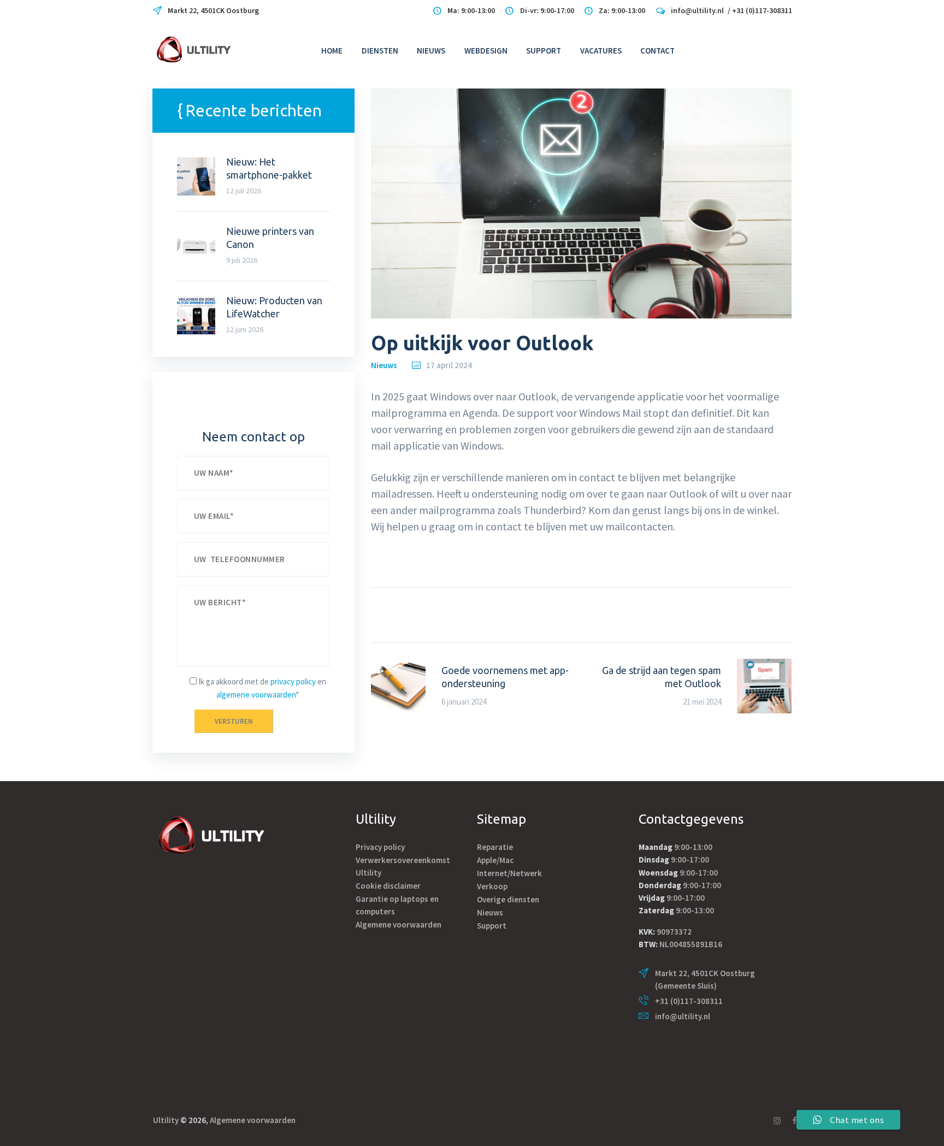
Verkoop (492, 886)
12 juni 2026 (244, 329)
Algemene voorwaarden (398, 924)
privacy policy (293, 681)
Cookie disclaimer (388, 886)
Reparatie (495, 847)
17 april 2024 (449, 365)
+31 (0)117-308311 (689, 1001)
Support (491, 925)
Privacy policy (380, 847)
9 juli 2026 (241, 260)
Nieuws (384, 365)
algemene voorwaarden (256, 694)
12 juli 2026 (243, 191)
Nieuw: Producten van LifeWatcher (274, 307)
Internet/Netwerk (509, 873)
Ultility (166, 1120)
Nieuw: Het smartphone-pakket (269, 168)
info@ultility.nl (682, 1016)
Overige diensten (508, 899)
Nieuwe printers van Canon (270, 238)
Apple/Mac (495, 860)
